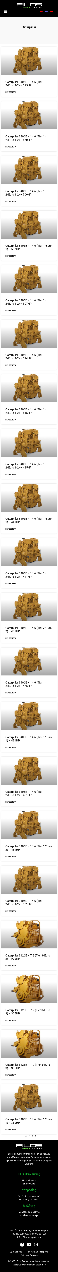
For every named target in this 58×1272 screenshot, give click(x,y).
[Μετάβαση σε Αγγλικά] (41, 11)
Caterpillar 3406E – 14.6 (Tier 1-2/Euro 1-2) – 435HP (25, 465)
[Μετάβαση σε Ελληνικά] (46, 11)
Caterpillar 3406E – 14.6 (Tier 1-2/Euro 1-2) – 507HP (25, 302)
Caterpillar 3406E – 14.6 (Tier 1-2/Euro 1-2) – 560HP (25, 138)
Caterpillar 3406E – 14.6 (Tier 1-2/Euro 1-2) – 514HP (25, 356)
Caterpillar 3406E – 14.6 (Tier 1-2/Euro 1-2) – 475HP (25, 684)
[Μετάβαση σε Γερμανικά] (51, 11)
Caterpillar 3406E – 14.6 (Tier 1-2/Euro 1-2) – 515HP (25, 411)
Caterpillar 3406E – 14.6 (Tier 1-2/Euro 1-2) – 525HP (25, 83)
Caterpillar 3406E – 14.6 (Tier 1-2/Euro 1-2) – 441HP (25, 575)
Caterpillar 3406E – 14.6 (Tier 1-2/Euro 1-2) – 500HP (25, 193)
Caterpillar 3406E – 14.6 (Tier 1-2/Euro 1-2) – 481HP (25, 793)
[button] (5, 11)
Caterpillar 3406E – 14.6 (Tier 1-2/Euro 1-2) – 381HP (25, 902)
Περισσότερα (10, 92)
